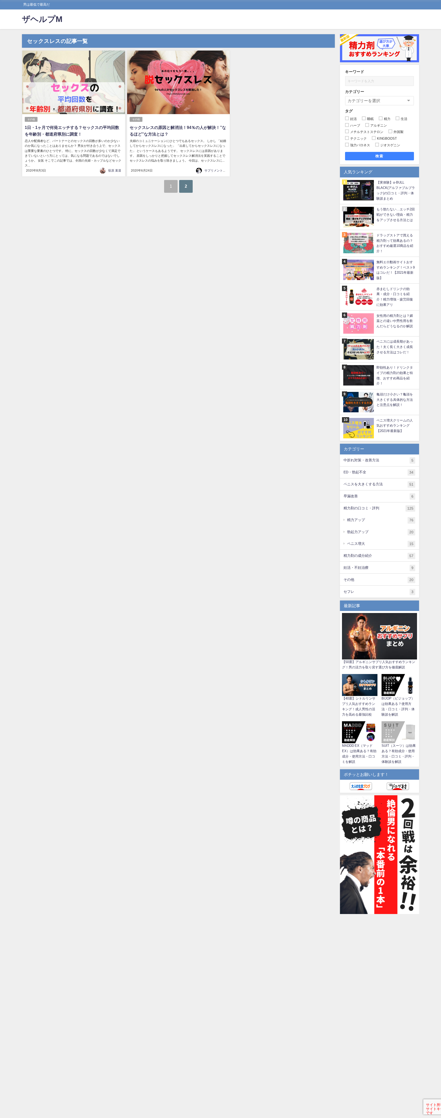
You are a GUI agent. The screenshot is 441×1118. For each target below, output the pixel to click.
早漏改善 (378, 496)
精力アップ (380, 520)
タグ (349, 111)
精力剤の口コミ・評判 (378, 508)
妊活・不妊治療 (378, 568)
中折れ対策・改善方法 (378, 460)
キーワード (354, 72)
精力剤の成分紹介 (378, 556)
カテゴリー (354, 91)
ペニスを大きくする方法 (378, 484)
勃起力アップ (380, 532)
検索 (379, 156)
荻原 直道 (114, 170)
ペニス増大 (380, 544)
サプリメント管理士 (218, 170)
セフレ (378, 592)
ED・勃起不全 (378, 472)
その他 (31, 119)
